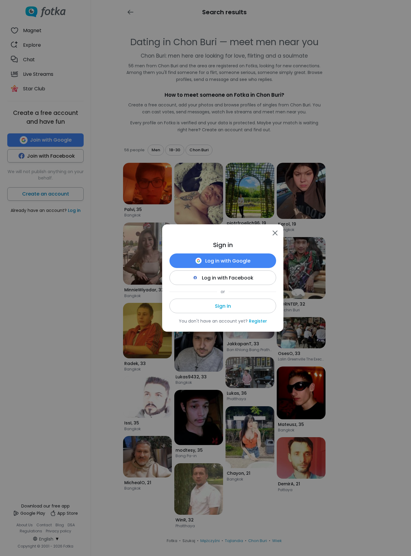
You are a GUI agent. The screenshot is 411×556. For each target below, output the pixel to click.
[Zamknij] (275, 233)
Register (258, 321)
